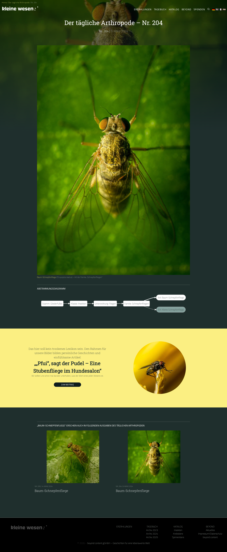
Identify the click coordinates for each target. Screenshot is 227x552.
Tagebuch (160, 9)
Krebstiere (178, 533)
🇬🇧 (217, 9)
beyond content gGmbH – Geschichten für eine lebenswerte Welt (118, 543)
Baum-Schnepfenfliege (46, 277)
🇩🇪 (213, 9)
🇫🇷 (220, 9)
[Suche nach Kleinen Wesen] (208, 9)
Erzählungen (143, 9)
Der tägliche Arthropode (19, 2)
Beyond (186, 9)
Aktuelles (210, 530)
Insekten (178, 530)
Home (4, 2)
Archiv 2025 (152, 537)
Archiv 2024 (152, 533)
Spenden (199, 9)
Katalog (174, 9)
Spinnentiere (178, 537)
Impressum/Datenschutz (210, 533)
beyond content (210, 537)
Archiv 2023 (152, 530)
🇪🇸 (224, 9)
